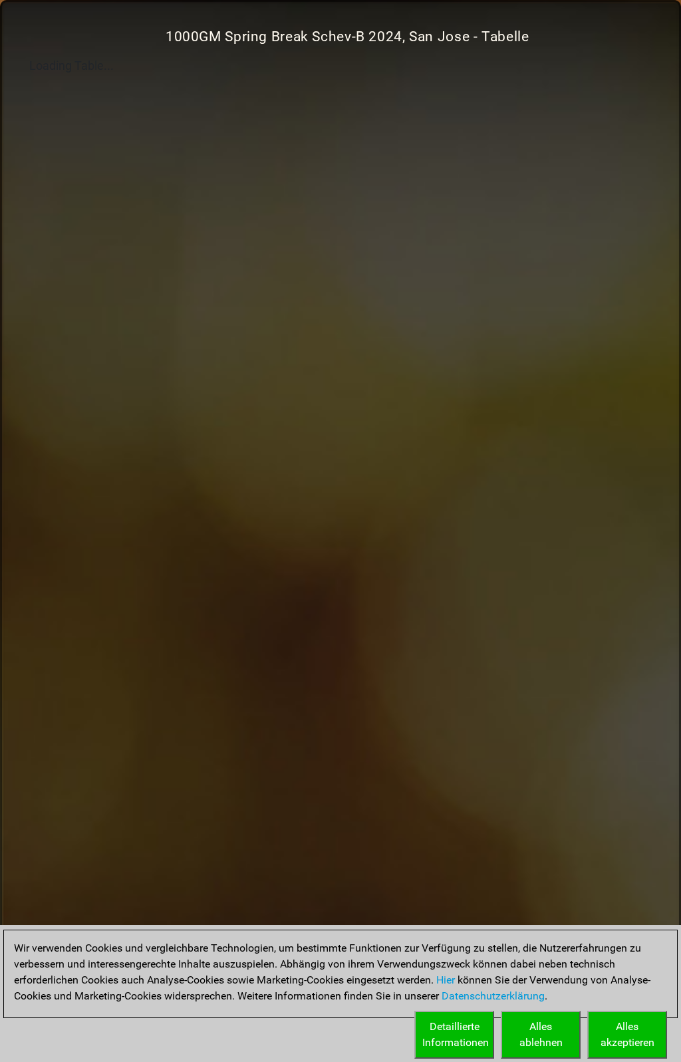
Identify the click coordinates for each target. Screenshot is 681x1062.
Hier (445, 980)
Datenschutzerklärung (493, 996)
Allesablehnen (541, 1034)
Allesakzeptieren (627, 1034)
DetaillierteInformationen (455, 1034)
